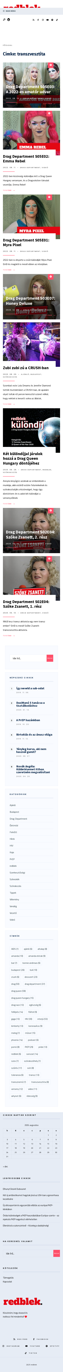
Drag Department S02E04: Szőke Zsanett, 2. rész (30, 534)
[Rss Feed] (33, 20)
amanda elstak (36, 956)
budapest (17, 970)
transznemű (18, 1082)
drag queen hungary (22, 998)
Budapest (36, 374)
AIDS (14, 949)
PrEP (12, 859)
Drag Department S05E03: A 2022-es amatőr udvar (30, 89)
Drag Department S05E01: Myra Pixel (26, 242)
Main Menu (10, 11)
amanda (17, 956)
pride (43, 1047)
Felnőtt (13, 832)
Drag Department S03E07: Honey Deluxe (30, 300)
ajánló (28, 949)
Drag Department (33, 98)
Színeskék (14, 879)
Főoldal (7, 45)
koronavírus (35, 1026)
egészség (35, 1005)
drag (15, 984)
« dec (5, 1166)
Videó (48, 98)
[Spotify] (52, 20)
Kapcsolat (7, 1281)
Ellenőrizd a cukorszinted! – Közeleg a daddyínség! (26, 1225)
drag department (35, 984)
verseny (17, 1089)
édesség (32, 1096)
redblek (47, 470)
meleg (15, 1033)
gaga (15, 1019)
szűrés (16, 1068)
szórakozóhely (32, 1061)
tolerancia (17, 1075)
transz (34, 1075)
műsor (30, 1033)
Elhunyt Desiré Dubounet (14, 1189)
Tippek (13, 892)
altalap (42, 949)
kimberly (17, 1026)
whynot (16, 1096)
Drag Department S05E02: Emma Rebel (26, 159)
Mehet (49, 658)
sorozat (32, 1054)
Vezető (13, 913)
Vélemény (14, 899)
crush (15, 977)
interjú (43, 1019)
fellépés (17, 1012)
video (32, 1089)
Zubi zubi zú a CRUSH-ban (25, 367)
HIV (11, 845)
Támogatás (8, 1277)
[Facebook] (38, 20)
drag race (17, 1005)
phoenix (17, 1040)
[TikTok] (57, 20)
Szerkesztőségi (17, 872)
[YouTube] (47, 20)
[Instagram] (42, 20)
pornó (15, 1047)
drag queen (18, 991)
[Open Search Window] (4, 19)
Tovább (50, 103)
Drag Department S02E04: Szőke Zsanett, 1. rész (26, 604)
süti (30, 1068)
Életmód (14, 825)
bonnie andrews (31, 963)
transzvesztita (40, 1082)
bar (14, 963)
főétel (32, 1012)
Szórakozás (10, 377)
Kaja (12, 852)
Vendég (13, 906)
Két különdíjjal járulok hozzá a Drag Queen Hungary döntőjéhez (23, 458)
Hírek (12, 839)
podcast (33, 1040)
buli (33, 970)
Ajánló (25, 374)
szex (15, 1061)
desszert (31, 977)
